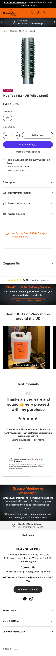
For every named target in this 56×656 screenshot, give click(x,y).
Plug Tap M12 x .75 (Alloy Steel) (22, 31)
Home (5, 31)
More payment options (28, 151)
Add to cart (37, 135)
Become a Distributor (28, 589)
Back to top (28, 535)
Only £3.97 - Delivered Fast (28, 300)
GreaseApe (14, 649)
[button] (45, 13)
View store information (17, 170)
